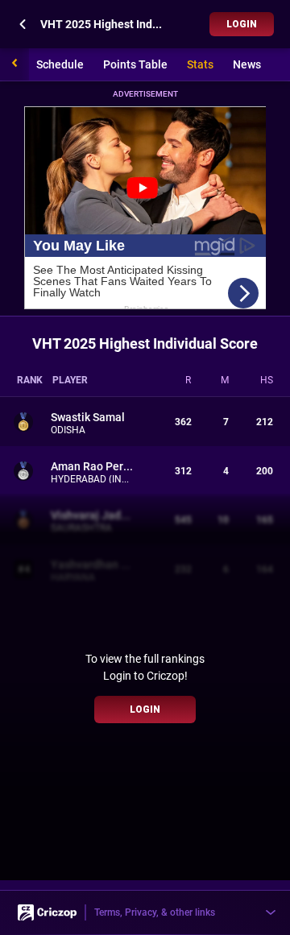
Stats (200, 64)
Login (241, 24)
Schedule (60, 64)
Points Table (135, 64)
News (247, 64)
